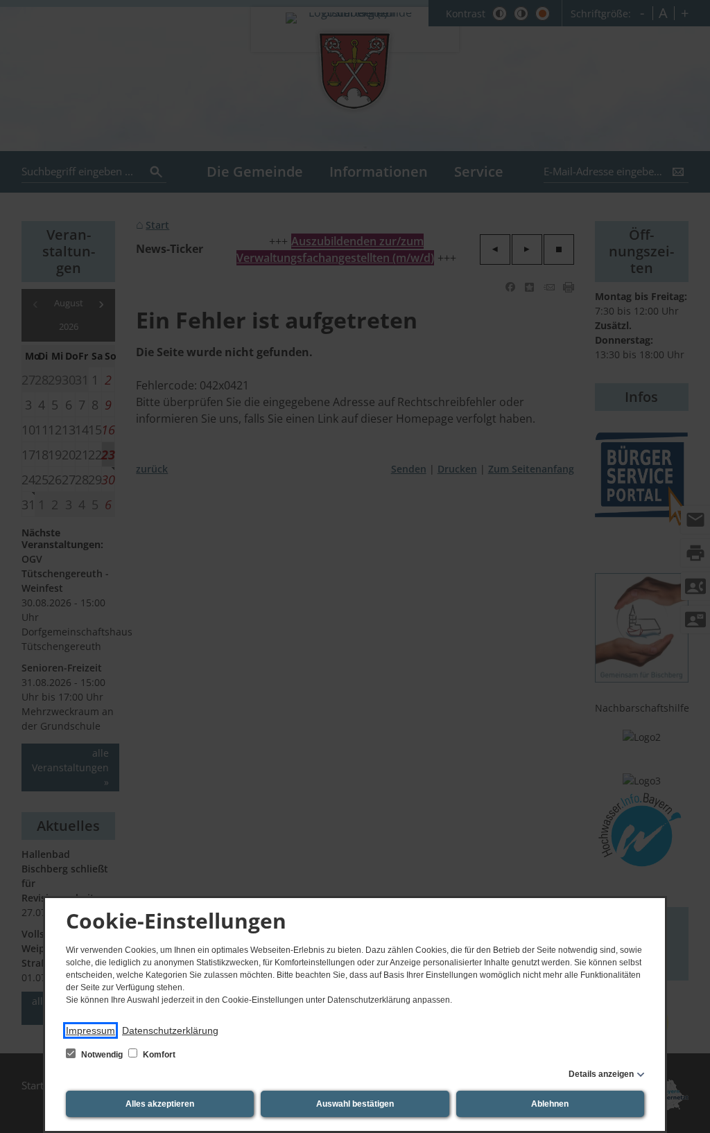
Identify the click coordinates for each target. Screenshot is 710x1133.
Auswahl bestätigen (355, 1104)
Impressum (90, 1030)
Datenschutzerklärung (170, 1030)
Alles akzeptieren (159, 1104)
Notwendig (102, 1055)
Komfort (158, 1055)
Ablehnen (550, 1104)
